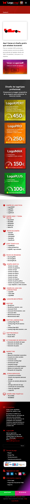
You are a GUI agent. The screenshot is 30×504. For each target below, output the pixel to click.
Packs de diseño (13, 231)
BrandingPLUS (12, 260)
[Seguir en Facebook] (7, 473)
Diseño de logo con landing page (14, 289)
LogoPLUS (11, 212)
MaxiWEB (10, 221)
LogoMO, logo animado (14, 249)
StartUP (10, 232)
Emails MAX (11, 336)
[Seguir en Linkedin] (11, 473)
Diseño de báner (13, 277)
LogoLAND (11, 293)
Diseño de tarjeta (13, 266)
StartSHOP (11, 236)
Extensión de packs (13, 345)
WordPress (11, 305)
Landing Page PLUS (13, 322)
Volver (15, 70)
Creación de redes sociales (15, 357)
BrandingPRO (12, 257)
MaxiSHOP (11, 220)
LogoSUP (10, 291)
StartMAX (11, 238)
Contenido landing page (14, 360)
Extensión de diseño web (15, 344)
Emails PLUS (11, 334)
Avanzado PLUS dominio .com (16, 311)
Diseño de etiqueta (13, 279)
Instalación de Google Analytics (17, 366)
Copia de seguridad (13, 388)
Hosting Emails (12, 333)
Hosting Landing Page (14, 320)
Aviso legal (10, 480)
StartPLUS (11, 240)
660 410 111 (13, 439)
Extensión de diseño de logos (16, 342)
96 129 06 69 (20, 438)
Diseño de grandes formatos (16, 282)
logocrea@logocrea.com (13, 441)
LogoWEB (11, 295)
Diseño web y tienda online (14, 217)
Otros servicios (13, 373)
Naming (10, 353)
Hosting (9, 303)
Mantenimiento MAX (13, 316)
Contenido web (12, 359)
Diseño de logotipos (14, 205)
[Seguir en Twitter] (15, 473)
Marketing (10, 351)
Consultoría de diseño (14, 375)
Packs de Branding (13, 255)
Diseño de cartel (13, 275)
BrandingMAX (12, 258)
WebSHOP (11, 223)
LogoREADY (11, 245)
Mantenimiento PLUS (14, 314)
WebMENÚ (11, 397)
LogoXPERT (11, 207)
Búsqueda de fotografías (15, 370)
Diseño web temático (15, 394)
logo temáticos (12, 244)
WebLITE (10, 227)
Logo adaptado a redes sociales (17, 284)
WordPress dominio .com (15, 307)
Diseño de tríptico (13, 273)
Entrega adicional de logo (15, 384)
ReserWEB (11, 395)
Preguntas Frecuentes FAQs (15, 482)
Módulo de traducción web (15, 368)
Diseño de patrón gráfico (15, 281)
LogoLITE (11, 390)
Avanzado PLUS (12, 309)
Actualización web (13, 362)
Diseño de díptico (13, 271)
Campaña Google (13, 364)
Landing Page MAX (13, 327)
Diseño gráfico (13, 264)
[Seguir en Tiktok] (23, 473)
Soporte (9, 484)
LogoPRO (10, 209)
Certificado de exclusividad (16, 386)
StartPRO (11, 234)
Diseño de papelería (14, 268)
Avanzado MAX (12, 312)
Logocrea (18, 496)
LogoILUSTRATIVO (13, 247)
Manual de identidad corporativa (17, 355)
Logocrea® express (14, 299)
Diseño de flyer (12, 269)
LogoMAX (10, 211)
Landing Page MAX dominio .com (17, 329)
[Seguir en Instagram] (19, 473)
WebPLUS (10, 225)
